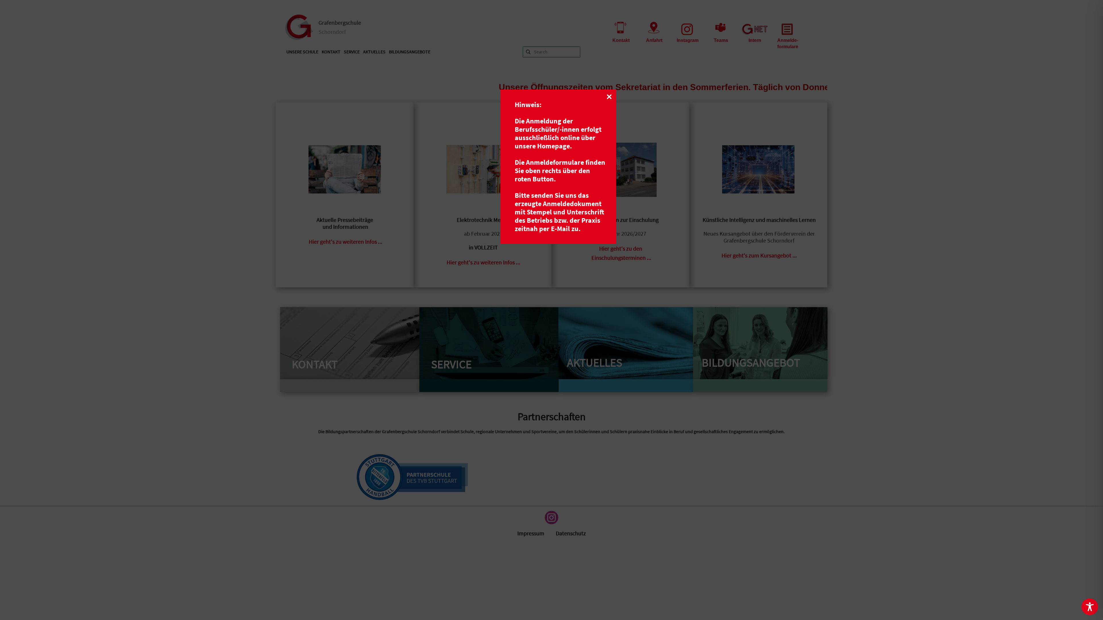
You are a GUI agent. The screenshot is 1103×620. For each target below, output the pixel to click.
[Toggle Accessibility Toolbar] (1090, 607)
